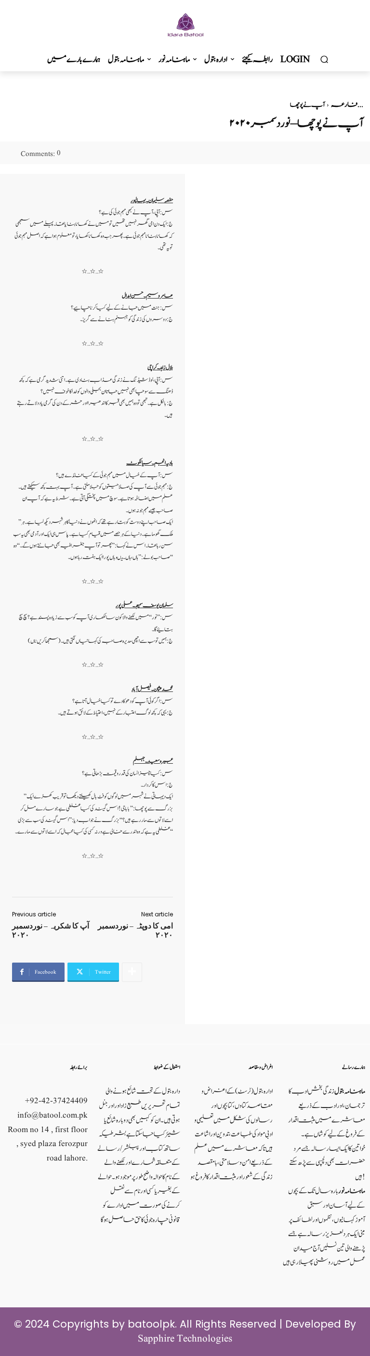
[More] (132, 972)
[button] (324, 59)
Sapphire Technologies (185, 1339)
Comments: (41, 154)
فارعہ (344, 105)
